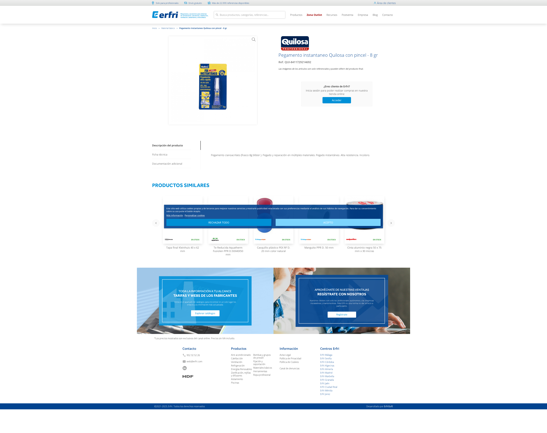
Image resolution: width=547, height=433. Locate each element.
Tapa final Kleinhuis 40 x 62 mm (182, 249)
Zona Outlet (314, 15)
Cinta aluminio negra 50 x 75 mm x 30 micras (364, 249)
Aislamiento (237, 379)
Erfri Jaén (324, 383)
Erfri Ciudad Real (328, 387)
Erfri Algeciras (327, 365)
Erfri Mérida (326, 390)
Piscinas (235, 382)
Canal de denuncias (289, 368)
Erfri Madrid (326, 372)
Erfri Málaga (326, 354)
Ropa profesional (262, 374)
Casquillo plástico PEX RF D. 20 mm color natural (273, 249)
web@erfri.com (194, 361)
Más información (174, 215)
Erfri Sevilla (325, 358)
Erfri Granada (327, 379)
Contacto (387, 15)
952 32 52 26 (193, 355)
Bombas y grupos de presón (262, 356)
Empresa (363, 15)
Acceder (336, 100)
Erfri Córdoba (327, 362)
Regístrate (341, 314)
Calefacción (237, 358)
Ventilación (236, 362)
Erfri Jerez (325, 394)
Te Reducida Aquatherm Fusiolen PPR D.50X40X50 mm (228, 251)
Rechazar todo (218, 222)
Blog (375, 15)
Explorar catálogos (205, 313)
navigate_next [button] (391, 223)
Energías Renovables (241, 369)
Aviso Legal (285, 354)
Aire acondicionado (241, 354)
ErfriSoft (388, 406)
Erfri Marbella (327, 376)
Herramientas (260, 371)
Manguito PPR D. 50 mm (319, 247)
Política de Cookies (289, 362)
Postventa (347, 15)
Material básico (169, 28)
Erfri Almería (326, 369)
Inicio (156, 28)
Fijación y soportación (259, 363)
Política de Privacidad (290, 358)
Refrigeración (238, 365)
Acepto (328, 222)
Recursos (331, 15)
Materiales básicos (262, 367)
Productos (296, 15)
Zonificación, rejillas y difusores (241, 374)
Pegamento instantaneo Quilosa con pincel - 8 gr (203, 28)
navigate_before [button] (156, 223)
